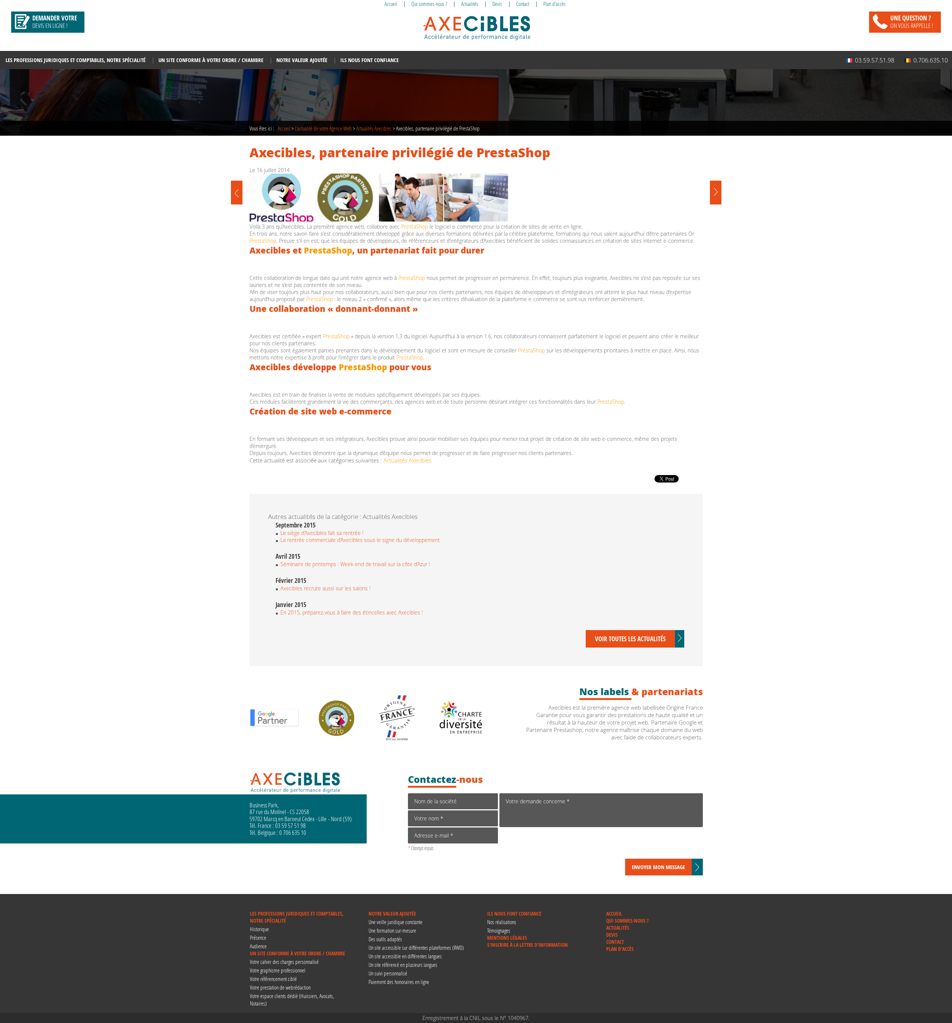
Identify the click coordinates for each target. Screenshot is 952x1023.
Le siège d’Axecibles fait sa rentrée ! (321, 532)
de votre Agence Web (323, 128)
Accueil (284, 128)
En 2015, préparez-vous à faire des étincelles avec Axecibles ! (351, 612)
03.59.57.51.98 (874, 60)
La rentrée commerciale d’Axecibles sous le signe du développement (360, 539)
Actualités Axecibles (374, 128)
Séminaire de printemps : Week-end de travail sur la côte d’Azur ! (355, 564)
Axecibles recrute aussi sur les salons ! (325, 588)
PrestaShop (414, 226)
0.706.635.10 (930, 60)
